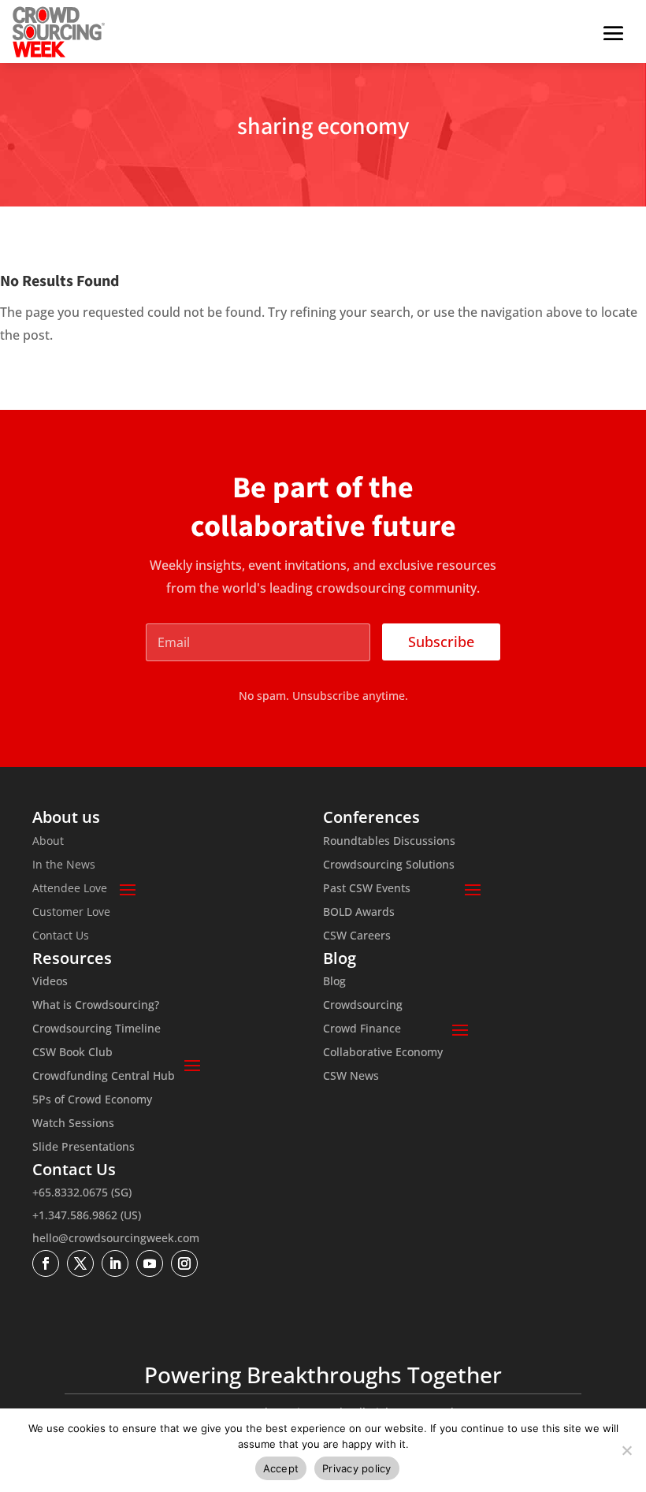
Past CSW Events (366, 889)
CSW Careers (357, 936)
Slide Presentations (83, 1147)
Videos (50, 982)
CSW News (351, 1076)
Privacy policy (357, 1468)
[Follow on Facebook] (45, 1263)
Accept (281, 1468)
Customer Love (71, 912)
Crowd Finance (362, 1029)
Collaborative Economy (383, 1053)
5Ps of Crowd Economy (92, 1100)
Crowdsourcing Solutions (389, 865)
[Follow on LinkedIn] (115, 1263)
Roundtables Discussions (389, 841)
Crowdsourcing (363, 1005)
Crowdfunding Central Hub (103, 1076)
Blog (334, 982)
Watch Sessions (73, 1124)
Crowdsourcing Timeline (96, 1029)
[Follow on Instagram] (184, 1263)
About (48, 841)
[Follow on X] (80, 1263)
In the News (63, 865)
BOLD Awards (359, 912)
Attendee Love (69, 889)
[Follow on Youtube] (149, 1263)
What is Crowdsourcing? (95, 1005)
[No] (626, 1450)
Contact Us (60, 936)
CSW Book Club (72, 1053)
